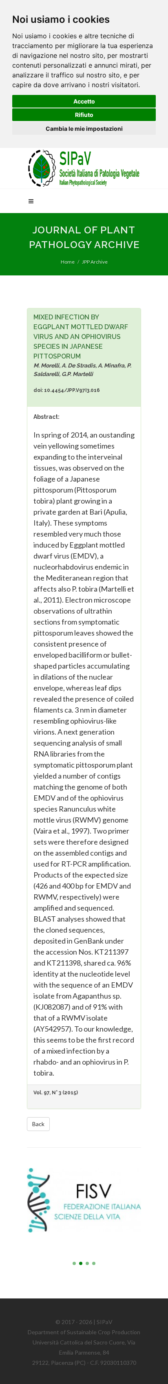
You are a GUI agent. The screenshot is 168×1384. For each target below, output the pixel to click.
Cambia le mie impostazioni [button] (84, 128)
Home (68, 262)
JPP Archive (95, 262)
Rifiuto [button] (84, 114)
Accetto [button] (84, 101)
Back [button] (38, 1123)
